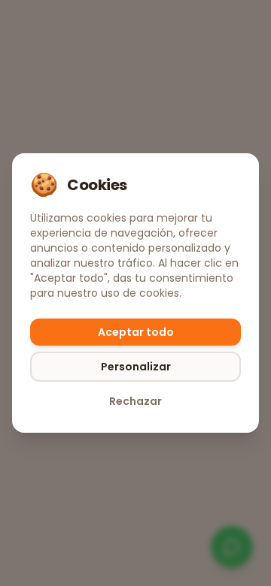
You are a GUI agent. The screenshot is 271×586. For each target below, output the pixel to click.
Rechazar (135, 401)
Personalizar (136, 366)
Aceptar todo (136, 332)
